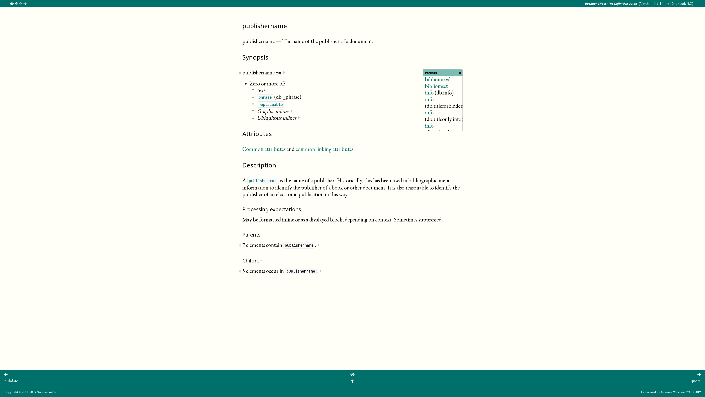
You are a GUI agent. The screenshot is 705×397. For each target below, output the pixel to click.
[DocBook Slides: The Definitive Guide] (352, 374)
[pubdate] (6, 374)
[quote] (699, 374)
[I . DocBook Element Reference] (352, 380)
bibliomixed (438, 79)
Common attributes (263, 149)
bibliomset (436, 86)
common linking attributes (324, 149)
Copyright (11, 392)
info (429, 92)
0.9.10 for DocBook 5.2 (673, 3)
